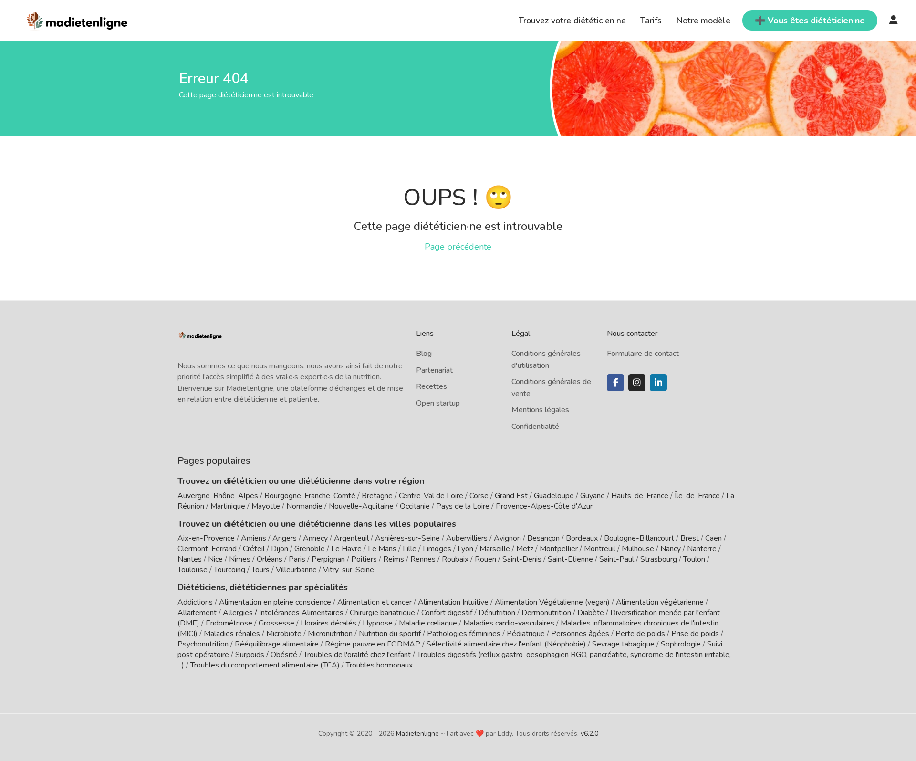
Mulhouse (638, 548)
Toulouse (192, 569)
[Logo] (77, 19)
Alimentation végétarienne (660, 602)
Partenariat (434, 370)
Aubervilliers (467, 538)
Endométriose (229, 623)
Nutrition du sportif (390, 633)
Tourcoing (229, 569)
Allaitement (197, 612)
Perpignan (328, 559)
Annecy (315, 538)
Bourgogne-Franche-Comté (309, 495)
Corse (479, 495)
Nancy (670, 548)
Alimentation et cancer (374, 602)
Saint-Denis (521, 559)
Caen (713, 538)
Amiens (253, 538)
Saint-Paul (616, 559)
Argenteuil (351, 538)
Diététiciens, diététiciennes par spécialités (262, 587)
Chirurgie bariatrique (382, 612)
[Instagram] (636, 382)
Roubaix (455, 559)
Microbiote (284, 633)
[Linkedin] (658, 382)
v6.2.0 (589, 733)
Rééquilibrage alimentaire (277, 644)
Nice (215, 559)
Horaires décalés (328, 623)
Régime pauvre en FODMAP (372, 644)
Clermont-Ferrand (207, 548)
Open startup (438, 403)
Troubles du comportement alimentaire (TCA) (265, 665)
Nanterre (702, 548)
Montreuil (599, 548)
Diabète (590, 612)
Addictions (195, 602)
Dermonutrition (547, 612)
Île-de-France (697, 495)
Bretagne (377, 495)
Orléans (269, 559)
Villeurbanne (296, 569)
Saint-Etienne (570, 559)
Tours (260, 569)
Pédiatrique (526, 633)
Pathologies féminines (463, 633)
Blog (424, 353)
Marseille (494, 548)
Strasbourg (658, 559)
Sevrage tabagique (623, 644)
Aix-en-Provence (206, 538)
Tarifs (651, 20)
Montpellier (559, 548)
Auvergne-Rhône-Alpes (217, 495)
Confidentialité (535, 426)
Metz (524, 548)
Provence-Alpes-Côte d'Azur (544, 506)
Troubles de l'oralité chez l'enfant (357, 654)
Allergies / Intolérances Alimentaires (283, 612)
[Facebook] (615, 382)
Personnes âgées (580, 633)
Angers (284, 538)
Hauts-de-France (639, 495)
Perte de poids (640, 633)
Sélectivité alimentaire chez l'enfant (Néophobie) (506, 644)
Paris (297, 559)
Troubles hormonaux (379, 665)
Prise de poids (695, 633)
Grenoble (309, 548)
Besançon (543, 538)
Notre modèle (703, 20)
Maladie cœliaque (428, 623)
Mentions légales (540, 410)
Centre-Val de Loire (431, 495)
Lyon (465, 548)
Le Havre (346, 548)
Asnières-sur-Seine (407, 538)
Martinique (227, 506)
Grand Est (511, 495)
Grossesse (276, 623)
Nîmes (239, 559)
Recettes (431, 386)
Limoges (437, 548)
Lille (409, 548)
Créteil (254, 548)
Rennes (423, 559)
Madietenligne (417, 733)
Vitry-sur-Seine (348, 569)
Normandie (304, 506)
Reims (393, 559)
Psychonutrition (203, 644)
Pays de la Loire (462, 506)
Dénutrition (497, 612)
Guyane (592, 495)
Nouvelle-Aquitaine (361, 506)
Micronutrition (330, 633)
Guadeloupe (554, 495)
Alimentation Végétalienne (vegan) (552, 602)
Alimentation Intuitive (453, 602)
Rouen (485, 559)
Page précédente (458, 246)
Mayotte (265, 506)
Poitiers (364, 559)
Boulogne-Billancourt (639, 538)
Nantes (189, 559)
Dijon (279, 548)
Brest (689, 538)
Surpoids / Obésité (266, 654)
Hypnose (378, 623)
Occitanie (415, 506)
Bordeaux (582, 538)
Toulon (694, 559)
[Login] (893, 20)
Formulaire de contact (643, 353)
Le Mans (382, 548)
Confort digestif (446, 612)
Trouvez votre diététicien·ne (572, 20)
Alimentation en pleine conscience (275, 602)
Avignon (507, 538)
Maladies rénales (232, 633)
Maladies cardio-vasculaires (508, 623)
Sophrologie (681, 644)
